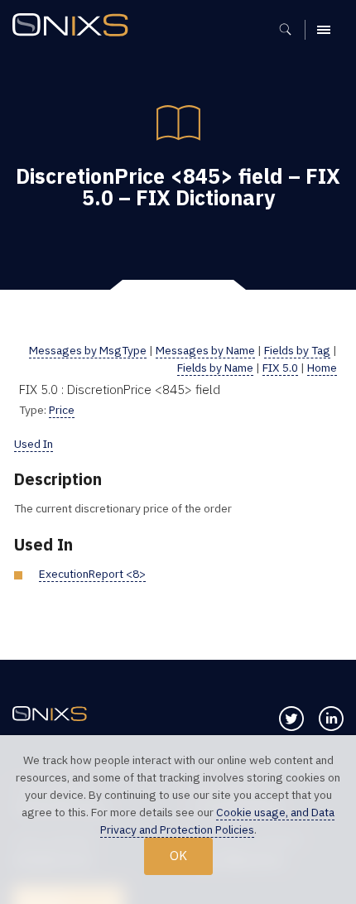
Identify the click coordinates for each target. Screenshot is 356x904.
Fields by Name (215, 367)
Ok (178, 855)
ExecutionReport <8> (92, 573)
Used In (33, 443)
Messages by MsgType (88, 350)
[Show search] (291, 30)
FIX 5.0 (280, 367)
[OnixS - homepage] (74, 27)
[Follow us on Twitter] (291, 718)
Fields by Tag (297, 350)
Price (62, 409)
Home (322, 367)
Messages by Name (205, 350)
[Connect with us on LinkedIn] (331, 718)
